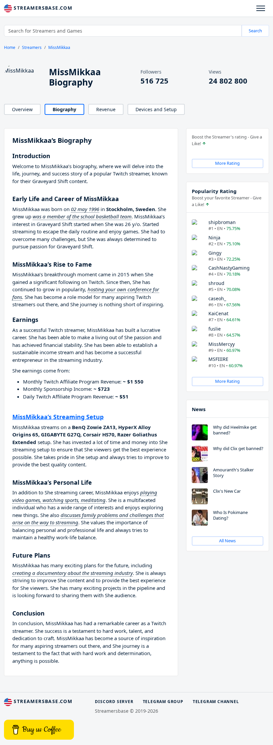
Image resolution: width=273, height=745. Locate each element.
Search (255, 31)
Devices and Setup (156, 109)
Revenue (106, 109)
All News (227, 541)
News (198, 409)
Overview (22, 109)
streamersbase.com (42, 8)
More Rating (227, 163)
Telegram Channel (216, 701)
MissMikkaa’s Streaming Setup (58, 417)
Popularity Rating (214, 191)
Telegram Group (163, 701)
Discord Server (114, 701)
